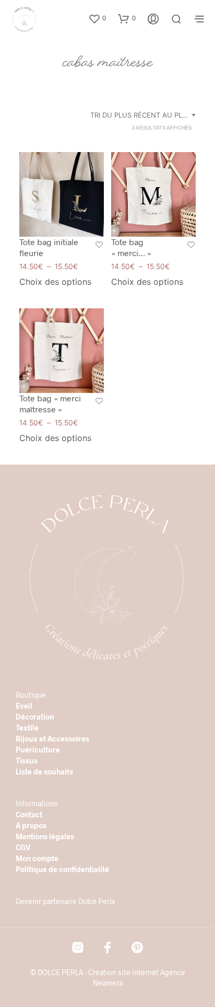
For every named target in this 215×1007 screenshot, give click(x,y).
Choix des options (55, 281)
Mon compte (37, 858)
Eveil (24, 705)
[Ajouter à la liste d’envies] (99, 246)
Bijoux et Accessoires (52, 738)
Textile (27, 727)
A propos (31, 825)
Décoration (35, 716)
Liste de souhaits (44, 771)
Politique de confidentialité (62, 869)
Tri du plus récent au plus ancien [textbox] (144, 115)
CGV (23, 847)
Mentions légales (45, 836)
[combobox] (144, 115)
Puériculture (38, 749)
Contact (29, 814)
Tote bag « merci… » (131, 247)
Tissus (27, 760)
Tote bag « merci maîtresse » (50, 403)
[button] (97, 18)
